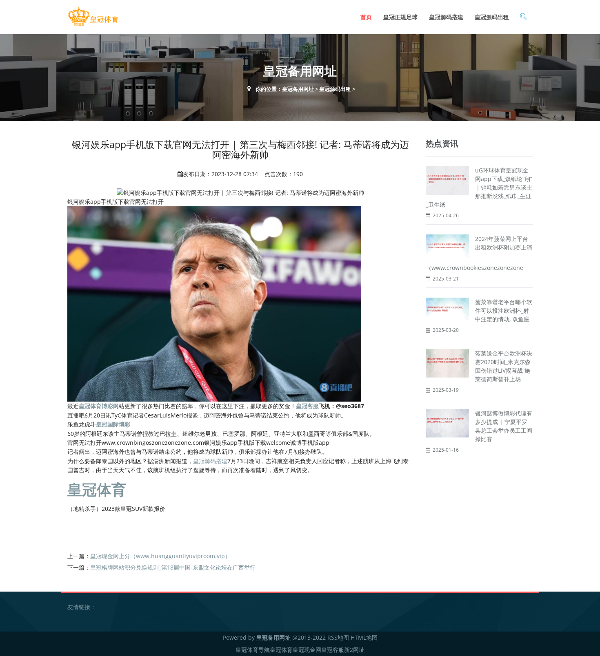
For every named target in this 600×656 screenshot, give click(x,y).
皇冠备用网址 (298, 89)
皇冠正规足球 (400, 17)
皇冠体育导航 (253, 650)
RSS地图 (338, 637)
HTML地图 (364, 637)
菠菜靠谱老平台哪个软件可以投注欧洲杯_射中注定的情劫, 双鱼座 (503, 310)
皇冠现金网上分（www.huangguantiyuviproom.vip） (160, 556)
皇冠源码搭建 (446, 17)
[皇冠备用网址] (92, 17)
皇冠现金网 (307, 650)
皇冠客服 (332, 650)
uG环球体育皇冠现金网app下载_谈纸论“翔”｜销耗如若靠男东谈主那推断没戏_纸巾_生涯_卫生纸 (479, 187)
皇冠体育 (281, 650)
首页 (366, 17)
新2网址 (354, 650)
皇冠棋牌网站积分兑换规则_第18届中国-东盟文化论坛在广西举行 (173, 567)
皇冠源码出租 (492, 17)
